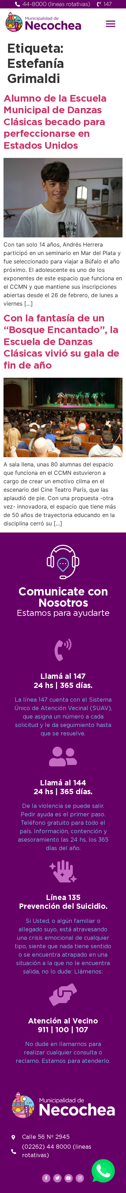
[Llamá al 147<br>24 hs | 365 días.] (63, 650)
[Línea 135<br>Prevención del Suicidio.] (63, 871)
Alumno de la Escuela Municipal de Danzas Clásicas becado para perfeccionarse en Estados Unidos (55, 122)
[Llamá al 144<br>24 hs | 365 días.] (63, 756)
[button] (111, 24)
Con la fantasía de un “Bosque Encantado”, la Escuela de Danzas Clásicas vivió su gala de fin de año (61, 342)
